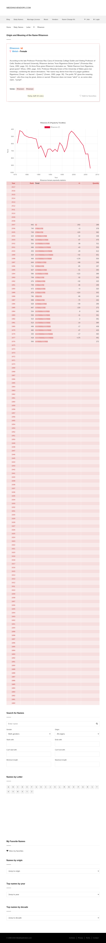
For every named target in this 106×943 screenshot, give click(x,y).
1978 (13, 334)
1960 (13, 402)
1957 (13, 413)
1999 (13, 255)
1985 (13, 308)
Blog (8, 19)
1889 (13, 669)
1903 (13, 616)
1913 (13, 579)
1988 (13, 296)
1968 (13, 372)
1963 (13, 390)
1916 (13, 567)
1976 (13, 341)
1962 (13, 394)
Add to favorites (89, 96)
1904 (13, 613)
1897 (13, 639)
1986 (13, 304)
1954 (13, 424)
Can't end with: (60, 750)
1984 (13, 311)
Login (98, 19)
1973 (13, 353)
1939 (13, 481)
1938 (13, 485)
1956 (13, 417)
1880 (13, 703)
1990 (13, 289)
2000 (13, 251)
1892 (13, 658)
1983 (13, 315)
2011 (13, 210)
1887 (13, 677)
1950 (13, 439)
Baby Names (18, 19)
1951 (13, 436)
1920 (13, 552)
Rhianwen (20, 89)
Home (8, 27)
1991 (13, 285)
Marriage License (33, 19)
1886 (13, 680)
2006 (13, 228)
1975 (13, 345)
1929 (13, 519)
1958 (13, 409)
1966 (13, 379)
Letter (28, 27)
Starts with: (10, 740)
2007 (13, 225)
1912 (13, 583)
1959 (13, 405)
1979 (13, 330)
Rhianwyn (29, 89)
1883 (13, 692)
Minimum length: (12, 760)
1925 (13, 534)
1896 (13, 643)
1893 (13, 654)
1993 (13, 277)
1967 (13, 375)
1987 (13, 300)
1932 (13, 507)
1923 (13, 541)
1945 (13, 458)
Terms (88, 938)
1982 (13, 319)
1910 (13, 590)
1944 (13, 462)
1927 (13, 526)
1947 (13, 451)
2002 (13, 243)
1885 (13, 684)
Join (88, 19)
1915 (13, 571)
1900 (13, 628)
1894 (13, 650)
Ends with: (58, 740)
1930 (13, 515)
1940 (13, 477)
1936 (13, 492)
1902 (13, 620)
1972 (13, 357)
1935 (13, 496)
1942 (13, 470)
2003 (13, 240)
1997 (13, 262)
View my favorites (16, 851)
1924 (13, 537)
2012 (13, 206)
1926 (13, 530)
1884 (13, 688)
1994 (13, 274)
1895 (13, 647)
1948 (13, 447)
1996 (13, 266)
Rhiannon (15, 48)
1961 (13, 398)
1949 (13, 443)
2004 (13, 236)
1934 (13, 500)
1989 (13, 292)
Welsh (15, 51)
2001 (13, 247)
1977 (13, 338)
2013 (13, 202)
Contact (96, 938)
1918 (13, 560)
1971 (13, 360)
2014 (13, 198)
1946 (13, 454)
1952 (13, 432)
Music (46, 19)
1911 (13, 586)
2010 (13, 213)
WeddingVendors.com (18, 8)
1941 (13, 473)
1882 (13, 696)
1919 (13, 556)
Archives (72, 938)
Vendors (55, 19)
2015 (13, 195)
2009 (13, 217)
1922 (13, 545)
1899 (13, 632)
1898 (13, 635)
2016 (13, 191)
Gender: (9, 729)
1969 (13, 368)
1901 (13, 624)
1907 (13, 601)
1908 (13, 598)
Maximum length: (61, 760)
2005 (13, 232)
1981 (13, 323)
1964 (13, 387)
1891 (13, 662)
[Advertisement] (53, 111)
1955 (13, 421)
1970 (13, 364)
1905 (13, 609)
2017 (13, 187)
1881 (13, 699)
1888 (13, 673)
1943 (13, 466)
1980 (13, 326)
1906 (13, 605)
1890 (13, 665)
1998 (13, 259)
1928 (13, 522)
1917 (13, 564)
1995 (13, 270)
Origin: (57, 729)
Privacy (80, 938)
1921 (13, 549)
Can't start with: (11, 750)
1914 (13, 575)
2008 (13, 221)
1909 (13, 594)
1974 (13, 349)
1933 (13, 503)
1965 (13, 383)
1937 (13, 488)
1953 (13, 428)
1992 (13, 281)
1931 (13, 511)
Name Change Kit (68, 19)
